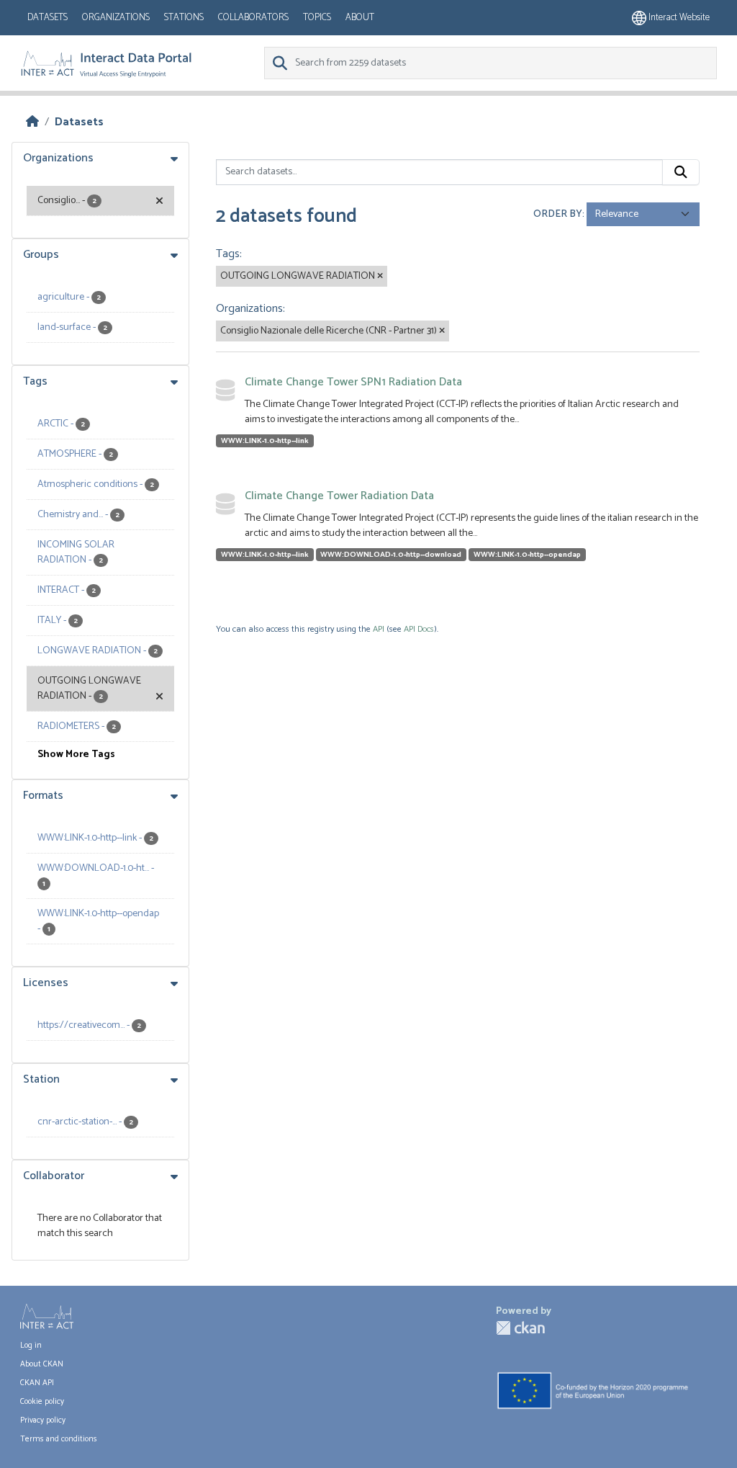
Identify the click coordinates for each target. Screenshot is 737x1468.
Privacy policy (42, 1420)
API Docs (419, 629)
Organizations (116, 17)
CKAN (520, 1327)
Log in (31, 1345)
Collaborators (253, 17)
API (378, 629)
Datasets (47, 17)
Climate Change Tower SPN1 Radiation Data (353, 382)
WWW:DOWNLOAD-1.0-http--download (390, 554)
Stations (184, 17)
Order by (557, 214)
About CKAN (41, 1364)
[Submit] (681, 172)
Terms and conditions (58, 1439)
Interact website (678, 17)
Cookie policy (42, 1401)
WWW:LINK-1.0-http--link (265, 440)
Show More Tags (76, 754)
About (359, 17)
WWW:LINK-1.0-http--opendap (527, 554)
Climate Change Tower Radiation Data (339, 496)
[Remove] (380, 276)
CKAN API (37, 1383)
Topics (317, 17)
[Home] (32, 122)
